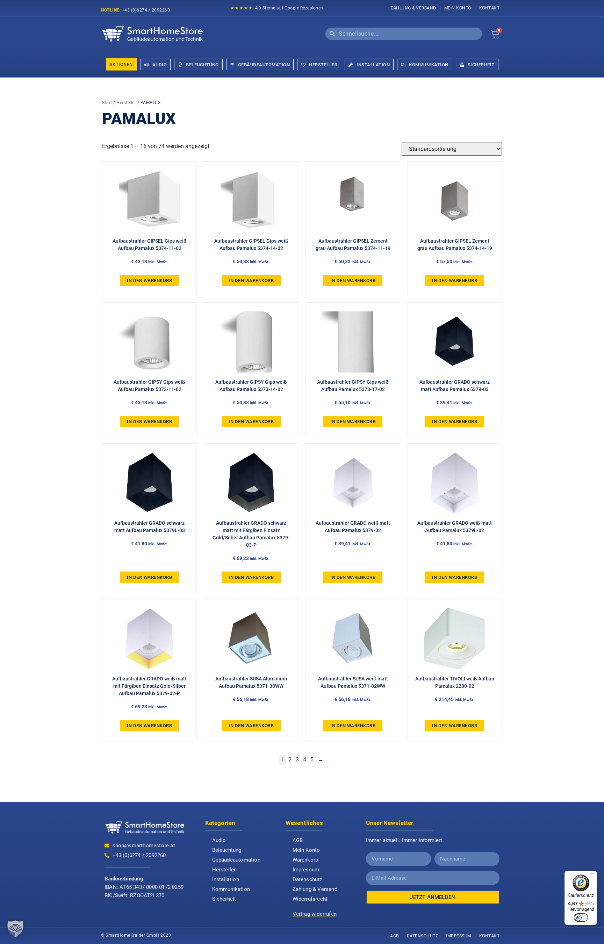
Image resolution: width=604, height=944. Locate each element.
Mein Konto (457, 8)
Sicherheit (224, 899)
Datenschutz (307, 879)
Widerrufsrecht (310, 899)
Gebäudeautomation (236, 860)
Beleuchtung (227, 850)
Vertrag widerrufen (315, 914)
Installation (225, 879)
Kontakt (489, 8)
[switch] (581, 917)
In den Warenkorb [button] (149, 280)
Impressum (306, 869)
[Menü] (593, 875)
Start (107, 102)
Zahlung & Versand (413, 8)
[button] (15, 928)
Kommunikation (231, 889)
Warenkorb (305, 860)
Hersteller (126, 102)
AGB (298, 840)
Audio (219, 840)
